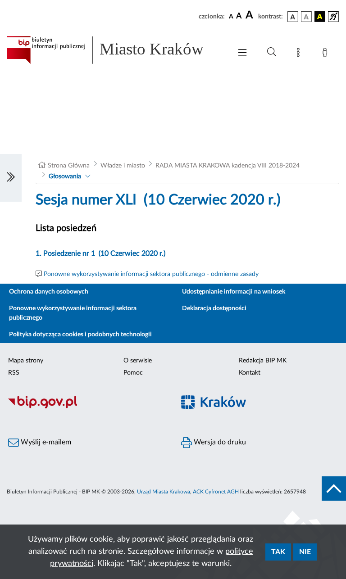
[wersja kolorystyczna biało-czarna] (306, 17)
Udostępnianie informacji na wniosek (233, 292)
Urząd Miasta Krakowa (163, 491)
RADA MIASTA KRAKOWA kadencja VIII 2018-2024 (227, 166)
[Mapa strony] (300, 54)
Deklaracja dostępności (214, 308)
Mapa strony (25, 360)
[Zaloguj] (327, 54)
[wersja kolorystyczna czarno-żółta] (320, 17)
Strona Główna (69, 166)
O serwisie (137, 360)
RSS (13, 373)
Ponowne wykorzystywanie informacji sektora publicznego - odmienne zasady (151, 274)
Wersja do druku (219, 442)
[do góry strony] (334, 488)
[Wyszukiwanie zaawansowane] (271, 52)
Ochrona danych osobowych (48, 292)
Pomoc (133, 373)
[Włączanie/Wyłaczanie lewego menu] (11, 178)
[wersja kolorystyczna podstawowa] (293, 17)
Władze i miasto (122, 166)
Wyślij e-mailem (45, 442)
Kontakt (249, 373)
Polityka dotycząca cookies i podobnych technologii (80, 334)
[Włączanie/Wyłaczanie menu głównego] (242, 53)
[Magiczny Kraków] (259, 407)
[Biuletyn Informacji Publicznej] (86, 407)
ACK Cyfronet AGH (216, 491)
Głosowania (65, 176)
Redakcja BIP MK (263, 360)
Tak (278, 552)
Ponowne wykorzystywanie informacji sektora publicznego (73, 313)
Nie (305, 552)
